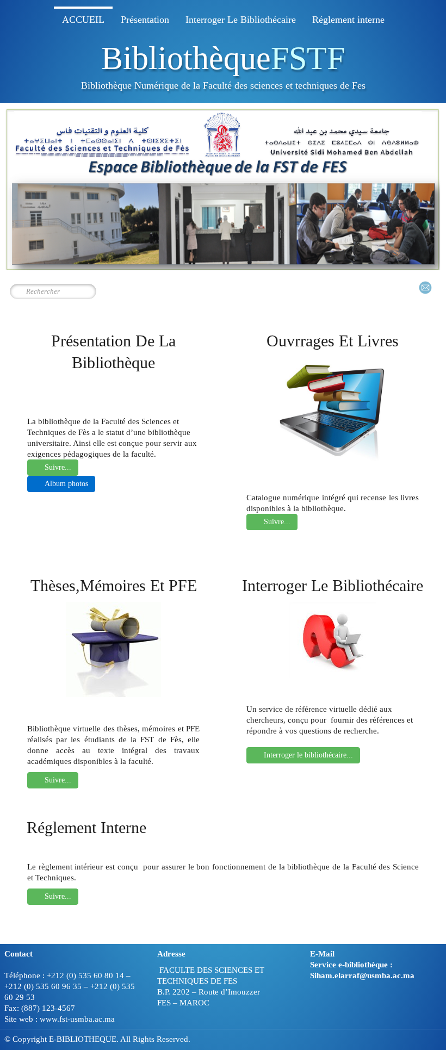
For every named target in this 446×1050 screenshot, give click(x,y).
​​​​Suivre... (58, 467)
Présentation (145, 19)
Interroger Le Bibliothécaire (240, 19)
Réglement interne (348, 19)
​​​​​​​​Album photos (66, 484)
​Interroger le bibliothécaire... (308, 755)
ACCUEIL (83, 19)
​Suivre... (58, 896)
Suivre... (277, 522)
